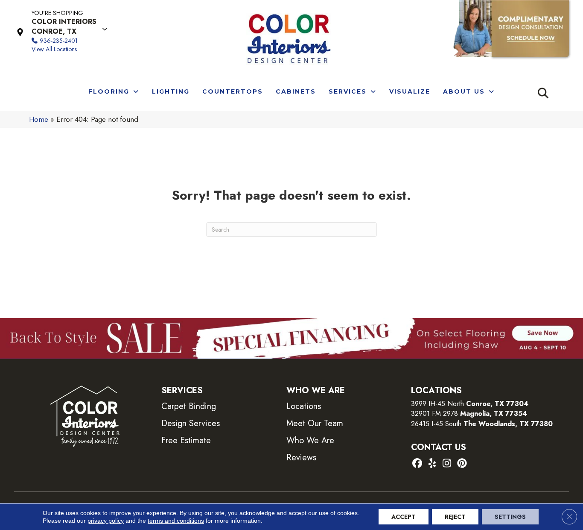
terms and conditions (176, 520)
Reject (455, 516)
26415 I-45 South (482, 424)
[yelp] (432, 464)
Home (38, 119)
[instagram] (447, 464)
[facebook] (417, 464)
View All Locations (54, 49)
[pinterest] (462, 464)
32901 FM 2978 (469, 413)
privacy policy (105, 520)
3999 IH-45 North (437, 404)
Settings (510, 516)
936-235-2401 (59, 40)
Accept (403, 516)
